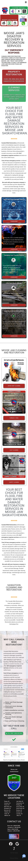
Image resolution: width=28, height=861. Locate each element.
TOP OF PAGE (14, 853)
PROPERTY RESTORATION (14, 73)
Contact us (14, 821)
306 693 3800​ (23, 17)
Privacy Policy (14, 858)
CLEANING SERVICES (14, 89)
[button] (25, 2)
